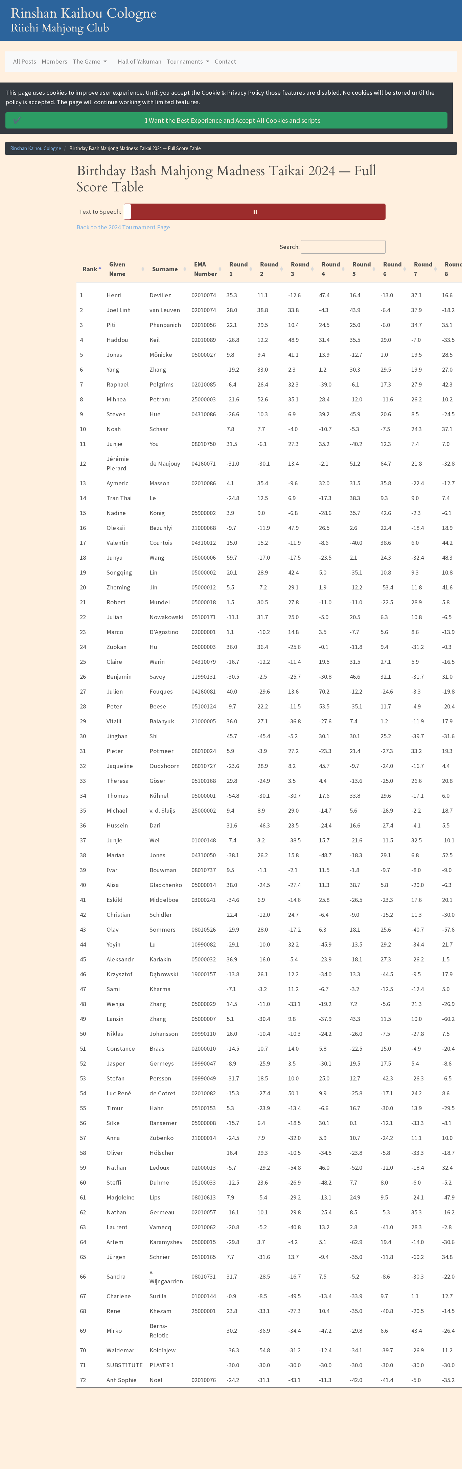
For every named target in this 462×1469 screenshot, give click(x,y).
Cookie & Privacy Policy (233, 92)
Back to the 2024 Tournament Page (123, 227)
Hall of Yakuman (139, 61)
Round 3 (300, 269)
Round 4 (331, 269)
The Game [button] (87, 61)
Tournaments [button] (185, 61)
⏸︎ (257, 211)
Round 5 (361, 269)
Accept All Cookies (166, 120)
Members (54, 61)
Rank (90, 269)
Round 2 (269, 269)
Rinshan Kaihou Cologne (35, 148)
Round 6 (392, 269)
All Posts (24, 61)
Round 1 (238, 269)
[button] (255, 212)
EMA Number (205, 269)
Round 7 (423, 269)
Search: (290, 247)
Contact (225, 61)
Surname (165, 269)
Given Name (117, 269)
